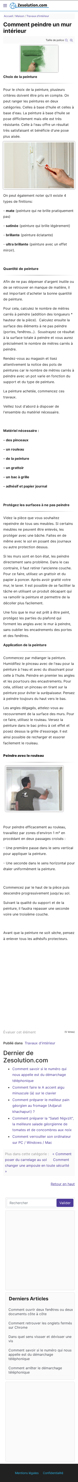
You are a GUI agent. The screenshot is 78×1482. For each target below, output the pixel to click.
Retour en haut (63, 1184)
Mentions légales (27, 1473)
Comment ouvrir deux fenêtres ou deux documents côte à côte (40, 1311)
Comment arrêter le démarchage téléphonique (35, 1370)
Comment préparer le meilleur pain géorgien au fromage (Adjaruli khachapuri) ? (40, 1105)
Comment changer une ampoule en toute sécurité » (37, 1165)
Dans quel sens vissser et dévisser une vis (40, 1338)
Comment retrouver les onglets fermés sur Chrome (40, 1325)
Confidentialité (53, 1473)
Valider (65, 1203)
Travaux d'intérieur (40, 1043)
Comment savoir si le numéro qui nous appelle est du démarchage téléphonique (39, 1075)
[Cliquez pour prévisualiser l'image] (39, 58)
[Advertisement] (39, 983)
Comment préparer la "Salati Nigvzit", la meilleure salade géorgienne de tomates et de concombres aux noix (43, 1124)
